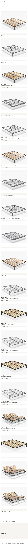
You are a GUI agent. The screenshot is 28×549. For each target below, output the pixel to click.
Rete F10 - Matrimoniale (4, 217)
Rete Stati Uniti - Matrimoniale (5, 401)
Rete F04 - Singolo (3, 84)
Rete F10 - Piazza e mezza (4, 137)
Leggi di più (2, 6)
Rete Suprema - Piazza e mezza (5, 164)
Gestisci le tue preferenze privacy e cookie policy (14, 542)
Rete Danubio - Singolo (4, 427)
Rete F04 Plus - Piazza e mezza (5, 375)
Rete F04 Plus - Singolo (4, 323)
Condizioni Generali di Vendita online (14, 545)
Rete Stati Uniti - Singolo (4, 297)
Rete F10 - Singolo (3, 57)
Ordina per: (17, 10)
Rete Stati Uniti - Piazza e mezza (5, 349)
